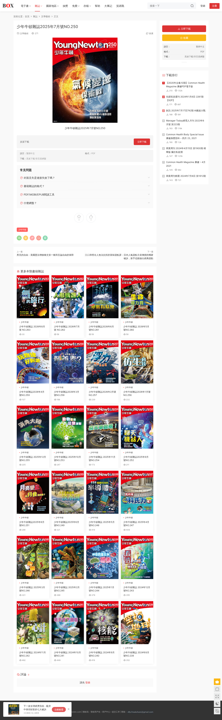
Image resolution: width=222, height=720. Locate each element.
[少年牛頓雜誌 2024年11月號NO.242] (33, 622)
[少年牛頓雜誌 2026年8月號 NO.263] (33, 296)
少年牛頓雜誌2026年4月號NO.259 (31, 393)
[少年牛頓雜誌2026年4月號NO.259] (33, 361)
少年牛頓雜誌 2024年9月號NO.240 (102, 654)
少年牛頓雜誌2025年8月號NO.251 (31, 524)
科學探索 (24, 279)
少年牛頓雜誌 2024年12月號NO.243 (136, 589)
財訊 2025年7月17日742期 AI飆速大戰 (185, 110)
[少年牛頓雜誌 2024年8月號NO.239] (137, 622)
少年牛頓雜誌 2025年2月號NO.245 (67, 589)
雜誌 (37, 5)
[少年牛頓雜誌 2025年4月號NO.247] (137, 492)
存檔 (86, 5)
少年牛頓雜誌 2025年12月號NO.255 (32, 458)
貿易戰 (120, 5)
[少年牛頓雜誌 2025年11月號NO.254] (102, 427)
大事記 (108, 5)
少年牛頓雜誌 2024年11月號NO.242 (32, 654)
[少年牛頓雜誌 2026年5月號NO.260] (137, 296)
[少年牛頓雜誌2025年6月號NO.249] (68, 492)
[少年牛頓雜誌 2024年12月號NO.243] (137, 557)
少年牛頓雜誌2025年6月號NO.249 (66, 524)
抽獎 (65, 5)
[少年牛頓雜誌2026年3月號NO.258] (68, 361)
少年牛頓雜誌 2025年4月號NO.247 (136, 524)
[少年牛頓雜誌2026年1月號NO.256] (137, 361)
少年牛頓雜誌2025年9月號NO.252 (136, 458)
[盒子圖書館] (8, 5)
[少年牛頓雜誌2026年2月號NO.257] (102, 361)
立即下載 (141, 141)
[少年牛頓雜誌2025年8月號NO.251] (33, 492)
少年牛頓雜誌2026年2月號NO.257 (102, 393)
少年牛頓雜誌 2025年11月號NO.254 (102, 458)
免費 (74, 5)
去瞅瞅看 (58, 709)
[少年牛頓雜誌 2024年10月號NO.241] (68, 622)
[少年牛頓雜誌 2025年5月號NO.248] (102, 492)
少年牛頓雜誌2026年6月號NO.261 (101, 328)
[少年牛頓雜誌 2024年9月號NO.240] (102, 622)
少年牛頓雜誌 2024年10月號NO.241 (67, 654)
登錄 (87, 682)
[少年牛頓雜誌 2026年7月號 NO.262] (68, 296)
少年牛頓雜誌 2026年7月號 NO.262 (67, 328)
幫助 (97, 5)
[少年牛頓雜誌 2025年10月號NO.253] (68, 427)
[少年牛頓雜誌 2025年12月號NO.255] (33, 427)
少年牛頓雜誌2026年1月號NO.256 (136, 393)
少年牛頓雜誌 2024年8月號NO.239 (136, 654)
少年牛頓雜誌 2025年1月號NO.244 (101, 589)
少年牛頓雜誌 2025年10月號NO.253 (67, 458)
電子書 (25, 5)
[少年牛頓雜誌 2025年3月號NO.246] (33, 557)
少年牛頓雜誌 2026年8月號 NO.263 (32, 328)
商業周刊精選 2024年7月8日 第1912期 (186, 176)
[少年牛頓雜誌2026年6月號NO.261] (102, 296)
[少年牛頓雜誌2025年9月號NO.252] (137, 427)
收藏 (185, 37)
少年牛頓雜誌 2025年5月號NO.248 (102, 524)
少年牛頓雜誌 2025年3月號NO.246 (32, 589)
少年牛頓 (22, 229)
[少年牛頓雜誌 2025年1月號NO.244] (102, 557)
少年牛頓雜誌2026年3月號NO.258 (66, 393)
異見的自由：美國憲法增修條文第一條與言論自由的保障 (45, 254)
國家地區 (51, 5)
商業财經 (24, 409)
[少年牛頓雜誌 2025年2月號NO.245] (68, 557)
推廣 (151, 33)
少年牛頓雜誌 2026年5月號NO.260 (136, 328)
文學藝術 (24, 33)
